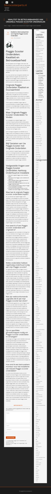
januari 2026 (38, 114)
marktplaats (38, 313)
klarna (37, 272)
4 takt (37, 176)
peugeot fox (38, 343)
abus (37, 178)
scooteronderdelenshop (40, 405)
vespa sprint (38, 464)
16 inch (37, 167)
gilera (37, 245)
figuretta (37, 237)
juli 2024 (37, 147)
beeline (37, 198)
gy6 (36, 248)
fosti (37, 241)
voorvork (37, 470)
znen (37, 480)
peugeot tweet (38, 349)
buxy (37, 214)
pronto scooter (38, 361)
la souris (37, 295)
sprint (37, 423)
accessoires (38, 180)
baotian (37, 196)
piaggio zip (38, 358)
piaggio (9, 25)
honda (37, 252)
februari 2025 (38, 134)
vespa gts (37, 453)
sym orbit (37, 435)
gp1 (36, 246)
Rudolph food (41, 87)
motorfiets (38, 318)
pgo (36, 352)
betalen (37, 207)
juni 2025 (37, 127)
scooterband (38, 401)
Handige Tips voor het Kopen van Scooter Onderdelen (40, 50)
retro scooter (38, 369)
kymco (37, 275)
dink (36, 228)
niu (36, 326)
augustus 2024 (38, 145)
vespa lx (37, 455)
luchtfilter (37, 308)
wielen (37, 471)
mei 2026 (37, 107)
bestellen (37, 203)
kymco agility (38, 277)
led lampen (38, 300)
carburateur (38, 218)
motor (37, 317)
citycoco (37, 223)
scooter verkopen (39, 399)
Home (5, 25)
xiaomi (37, 473)
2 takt (37, 169)
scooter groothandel (40, 386)
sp (36, 417)
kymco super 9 (38, 291)
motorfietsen (38, 320)
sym (36, 425)
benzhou (37, 200)
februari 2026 (38, 113)
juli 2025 (37, 125)
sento (37, 407)
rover (37, 374)
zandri (37, 479)
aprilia (37, 187)
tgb (36, 439)
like (36, 302)
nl (36, 327)
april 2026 (37, 109)
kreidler (37, 273)
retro (37, 367)
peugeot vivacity (39, 351)
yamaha (37, 477)
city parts (37, 221)
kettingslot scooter (39, 268)
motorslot (37, 322)
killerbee (37, 270)
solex (37, 416)
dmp (37, 230)
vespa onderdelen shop (40, 457)
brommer (37, 210)
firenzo (37, 239)
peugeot (37, 340)
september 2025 (39, 122)
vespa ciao (38, 452)
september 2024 (39, 143)
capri (37, 216)
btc (36, 212)
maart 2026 (38, 111)
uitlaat (37, 444)
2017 (37, 171)
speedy (37, 421)
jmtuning (37, 263)
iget (36, 254)
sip (36, 412)
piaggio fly (38, 356)
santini (37, 377)
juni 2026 (37, 105)
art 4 (37, 191)
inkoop (37, 255)
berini (37, 201)
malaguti (37, 309)
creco (37, 227)
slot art (37, 414)
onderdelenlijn (38, 334)
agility (37, 183)
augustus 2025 (38, 123)
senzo (37, 408)
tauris (37, 437)
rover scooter (38, 376)
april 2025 (37, 131)
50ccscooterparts (17, 38)
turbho (37, 441)
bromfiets (37, 209)
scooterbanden (39, 403)
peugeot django (39, 342)
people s (37, 338)
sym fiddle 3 (38, 430)
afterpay (37, 182)
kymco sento (38, 288)
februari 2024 (38, 156)
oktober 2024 (38, 141)
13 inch (37, 166)
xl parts (37, 475)
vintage (37, 466)
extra (37, 234)
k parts (37, 264)
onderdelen (38, 331)
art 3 (37, 189)
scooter (37, 384)
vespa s (37, 461)
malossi (37, 311)
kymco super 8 (38, 290)
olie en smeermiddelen (40, 329)
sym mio (37, 432)
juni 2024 (37, 149)
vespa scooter (38, 462)
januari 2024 (38, 158)
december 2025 (39, 116)
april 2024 (37, 152)
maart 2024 (38, 154)
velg (36, 448)
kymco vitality (38, 293)
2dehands (38, 173)
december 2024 (39, 138)
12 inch (37, 164)
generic (37, 243)
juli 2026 (37, 104)
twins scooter (38, 443)
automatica (38, 192)
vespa (37, 450)
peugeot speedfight (39, 347)
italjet (37, 257)
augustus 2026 (38, 102)
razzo (37, 365)
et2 (36, 232)
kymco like (38, 282)
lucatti (37, 306)
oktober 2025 (38, 120)
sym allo (37, 426)
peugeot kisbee (39, 345)
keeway (37, 266)
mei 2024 (37, 150)
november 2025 (39, 118)
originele (37, 336)
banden (37, 194)
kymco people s (39, 286)
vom (36, 468)
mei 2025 (37, 129)
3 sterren (37, 174)
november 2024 (39, 140)
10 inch (37, 162)
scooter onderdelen (39, 388)
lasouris (37, 297)
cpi (36, 225)
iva (36, 259)
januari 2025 (38, 136)
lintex (37, 304)
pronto (37, 360)
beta (37, 205)
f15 (36, 236)
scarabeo (37, 379)
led (36, 299)
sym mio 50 (38, 434)
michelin (37, 315)
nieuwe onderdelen (39, 324)
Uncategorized (38, 446)
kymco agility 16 (39, 279)
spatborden (38, 419)
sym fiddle (38, 428)
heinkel (37, 250)
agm (36, 185)
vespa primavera (39, 459)
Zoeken (37, 29)
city (36, 219)
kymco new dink (39, 284)
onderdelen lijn (39, 333)
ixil (36, 261)
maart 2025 (38, 132)
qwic (37, 363)
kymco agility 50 (39, 281)
